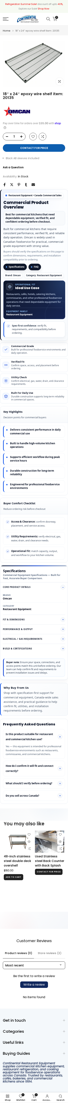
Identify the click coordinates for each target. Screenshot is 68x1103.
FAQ (36, 266)
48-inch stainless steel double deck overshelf (17, 861)
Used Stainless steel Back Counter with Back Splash (49, 861)
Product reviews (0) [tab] (18, 953)
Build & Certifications (17, 648)
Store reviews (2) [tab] (49, 953)
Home (6, 30)
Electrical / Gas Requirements (22, 638)
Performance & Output (18, 629)
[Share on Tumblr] (26, 184)
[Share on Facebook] (4, 184)
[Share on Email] (33, 184)
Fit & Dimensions (14, 619)
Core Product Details (17, 587)
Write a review (34, 984)
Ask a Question (13, 167)
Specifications (16, 266)
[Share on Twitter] (11, 184)
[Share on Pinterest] (19, 184)
